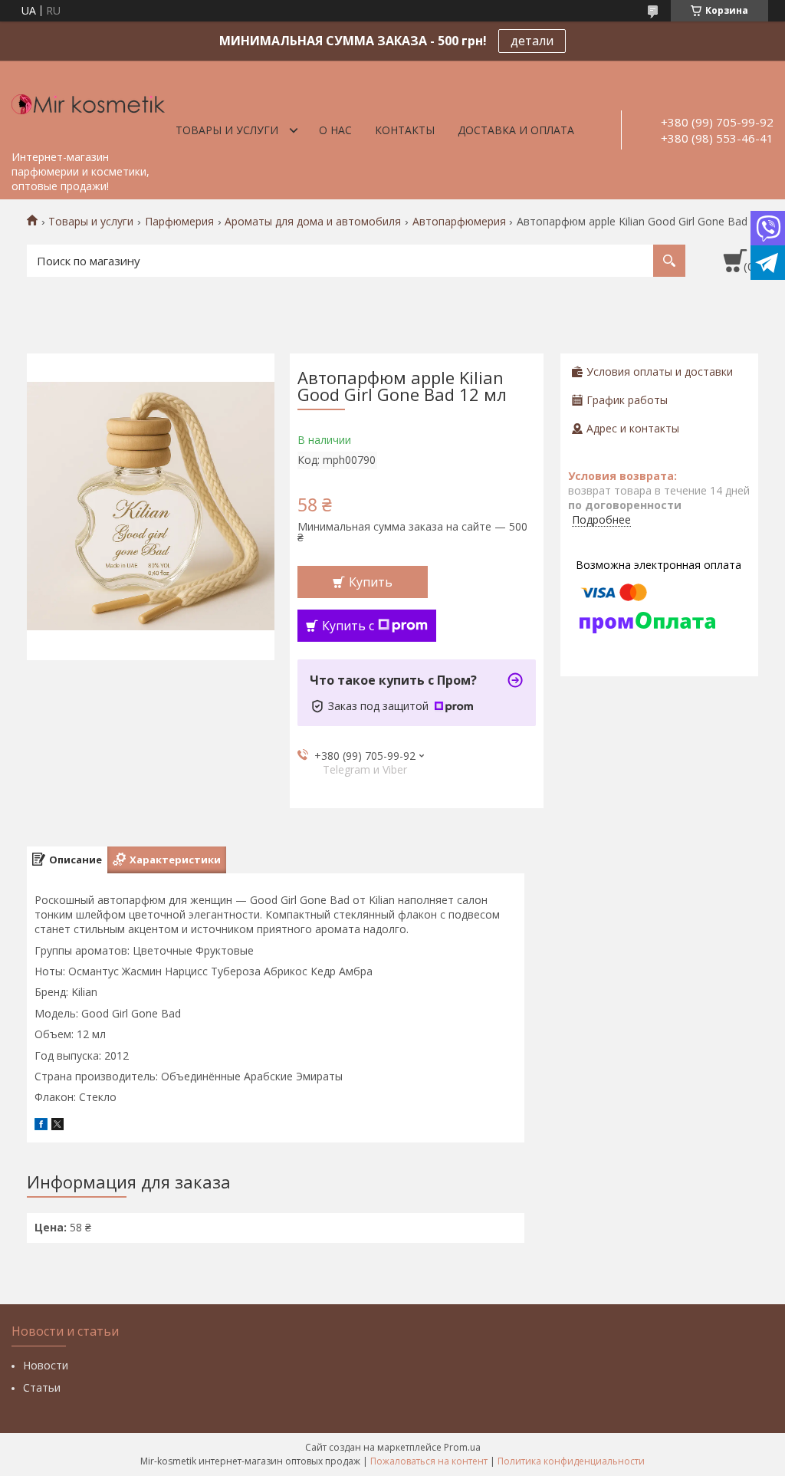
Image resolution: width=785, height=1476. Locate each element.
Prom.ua (462, 1447)
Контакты (405, 130)
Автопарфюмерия (459, 221)
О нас (335, 130)
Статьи (42, 1387)
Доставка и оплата (516, 130)
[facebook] (41, 1126)
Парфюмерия (179, 221)
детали (532, 40)
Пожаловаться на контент (429, 1461)
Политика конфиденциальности (571, 1461)
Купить (370, 582)
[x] (57, 1126)
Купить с (348, 625)
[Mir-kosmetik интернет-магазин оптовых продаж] (88, 102)
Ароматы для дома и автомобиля (313, 221)
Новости (45, 1365)
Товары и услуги (227, 130)
